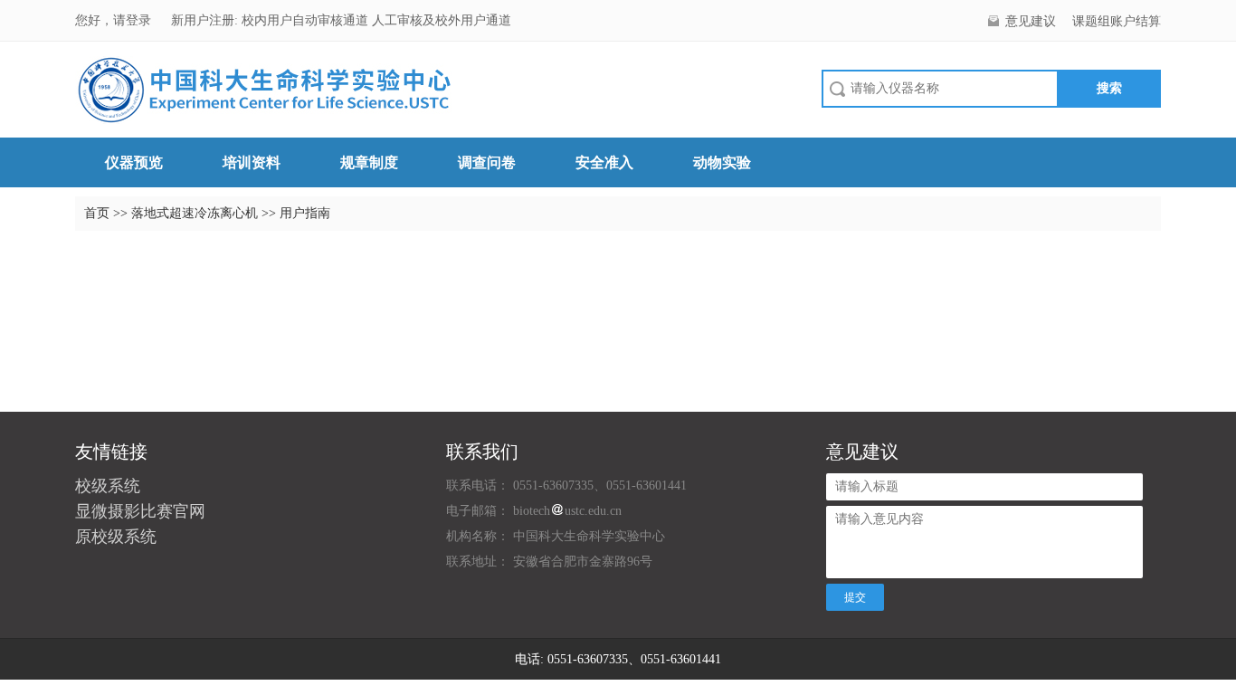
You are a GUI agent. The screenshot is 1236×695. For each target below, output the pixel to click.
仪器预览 (134, 162)
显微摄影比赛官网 (140, 511)
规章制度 (369, 162)
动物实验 (722, 162)
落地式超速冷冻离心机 (196, 213)
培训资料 (251, 162)
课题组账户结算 (1116, 21)
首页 (96, 213)
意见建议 (1030, 21)
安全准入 (604, 162)
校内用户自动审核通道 (307, 20)
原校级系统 (116, 537)
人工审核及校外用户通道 (441, 20)
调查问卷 (487, 162)
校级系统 (107, 486)
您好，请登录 (115, 20)
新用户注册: (204, 20)
